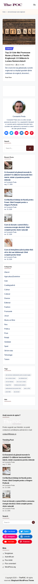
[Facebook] (6, 133)
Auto (6, 281)
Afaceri (7, 272)
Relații (6, 337)
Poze (6, 333)
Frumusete (8, 311)
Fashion (7, 307)
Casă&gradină (9, 285)
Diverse (7, 298)
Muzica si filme (9, 320)
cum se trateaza (9, 381)
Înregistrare (9, 553)
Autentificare (9, 557)
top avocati (16, 391)
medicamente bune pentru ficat (13, 388)
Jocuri (6, 316)
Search (6, 141)
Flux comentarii (10, 563)
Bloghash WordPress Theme (22, 580)
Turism (6, 359)
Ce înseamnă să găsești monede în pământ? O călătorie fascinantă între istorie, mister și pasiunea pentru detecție (18, 176)
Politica (7, 329)
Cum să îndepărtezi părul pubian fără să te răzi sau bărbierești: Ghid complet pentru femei (18, 252)
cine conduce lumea (10, 378)
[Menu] (34, 4)
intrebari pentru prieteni (20, 385)
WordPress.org (10, 567)
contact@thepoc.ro (9, 434)
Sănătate (7, 342)
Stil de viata (8, 351)
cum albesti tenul (23, 378)
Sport (6, 346)
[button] (33, 522)
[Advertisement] (21, 90)
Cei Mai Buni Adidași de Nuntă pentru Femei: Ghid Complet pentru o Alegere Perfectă (18, 202)
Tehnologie (8, 355)
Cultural (9, 48)
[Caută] (30, 148)
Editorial (7, 303)
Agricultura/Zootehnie (12, 276)
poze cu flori (27, 388)
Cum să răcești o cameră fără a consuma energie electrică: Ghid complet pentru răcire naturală (17, 227)
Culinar (7, 290)
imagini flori (8, 385)
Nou (5, 324)
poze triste (8, 391)
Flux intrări (9, 560)
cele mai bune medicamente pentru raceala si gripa (18, 375)
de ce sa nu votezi (21, 381)
